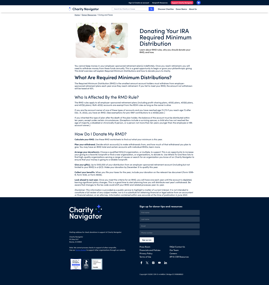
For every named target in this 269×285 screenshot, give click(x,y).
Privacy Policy (146, 253)
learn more (154, 146)
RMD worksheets (113, 139)
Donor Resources (89, 15)
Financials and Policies (150, 250)
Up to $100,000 (98, 164)
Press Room (145, 246)
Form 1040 (82, 174)
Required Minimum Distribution (94, 83)
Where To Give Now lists (179, 154)
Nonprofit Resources (160, 2)
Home (77, 15)
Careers (173, 253)
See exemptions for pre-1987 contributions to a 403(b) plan (135, 112)
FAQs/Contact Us (177, 246)
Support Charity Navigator (182, 2)
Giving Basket (81, 250)
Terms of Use (145, 256)
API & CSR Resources (179, 256)
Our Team (174, 250)
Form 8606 (95, 174)
